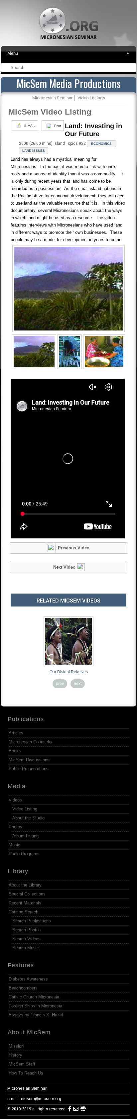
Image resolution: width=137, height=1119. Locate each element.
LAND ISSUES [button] (33, 150)
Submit (131, 68)
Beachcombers (23, 987)
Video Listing (24, 808)
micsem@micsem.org (40, 1098)
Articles (16, 732)
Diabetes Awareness (28, 979)
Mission (16, 1046)
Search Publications (31, 920)
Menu (68, 53)
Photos (15, 826)
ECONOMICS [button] (101, 143)
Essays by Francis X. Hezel (36, 1014)
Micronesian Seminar (27, 1088)
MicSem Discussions (29, 759)
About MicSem (29, 1032)
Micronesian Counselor (31, 741)
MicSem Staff (22, 1064)
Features (21, 965)
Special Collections (27, 893)
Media (17, 786)
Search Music (25, 947)
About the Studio (28, 817)
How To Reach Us (26, 1073)
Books (15, 750)
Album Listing (25, 835)
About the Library (25, 885)
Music (14, 844)
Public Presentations (29, 768)
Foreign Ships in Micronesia (35, 1005)
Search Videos (26, 938)
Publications (26, 719)
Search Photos (26, 929)
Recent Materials (25, 902)
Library (18, 871)
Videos (15, 799)
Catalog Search (23, 911)
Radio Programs (24, 853)
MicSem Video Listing (49, 111)
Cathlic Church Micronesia (34, 996)
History (15, 1055)
